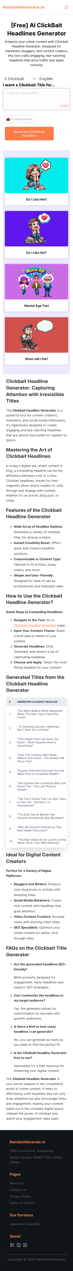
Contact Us (18, 1190)
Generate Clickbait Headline (29, 133)
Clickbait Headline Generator (35, 625)
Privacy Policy (20, 1196)
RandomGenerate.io (24, 7)
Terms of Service (22, 1203)
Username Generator (25, 1224)
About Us (17, 1183)
